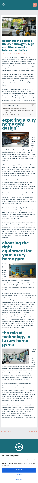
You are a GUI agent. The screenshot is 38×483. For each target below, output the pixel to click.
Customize (19, 474)
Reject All (19, 479)
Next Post (33, 431)
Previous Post (6, 431)
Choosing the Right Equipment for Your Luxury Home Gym (19, 111)
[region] (19, 468)
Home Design (7, 54)
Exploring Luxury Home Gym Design (15, 108)
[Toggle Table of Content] (32, 105)
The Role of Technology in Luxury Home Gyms (19, 115)
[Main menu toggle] (35, 5)
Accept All (19, 469)
